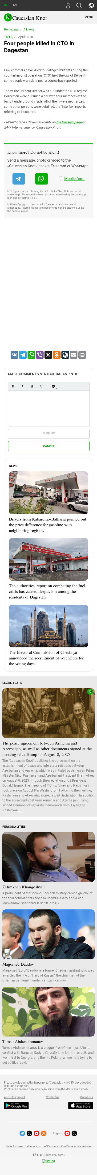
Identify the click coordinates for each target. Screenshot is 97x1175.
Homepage (11, 29)
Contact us (52, 1097)
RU (5, 4)
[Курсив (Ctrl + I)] (22, 386)
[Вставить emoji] (53, 386)
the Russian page (68, 122)
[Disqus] (48, 291)
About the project (14, 1097)
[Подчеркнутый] (31, 386)
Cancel (49, 446)
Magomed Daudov (18, 964)
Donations (86, 1097)
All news (29, 29)
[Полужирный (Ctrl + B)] (13, 386)
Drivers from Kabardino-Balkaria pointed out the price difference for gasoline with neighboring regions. (47, 524)
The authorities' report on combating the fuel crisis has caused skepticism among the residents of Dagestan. (47, 591)
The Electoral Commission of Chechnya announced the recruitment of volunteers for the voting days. (46, 657)
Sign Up (49, 433)
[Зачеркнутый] (41, 386)
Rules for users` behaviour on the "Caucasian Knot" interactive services (48, 1146)
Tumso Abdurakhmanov (22, 1041)
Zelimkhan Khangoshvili (23, 887)
